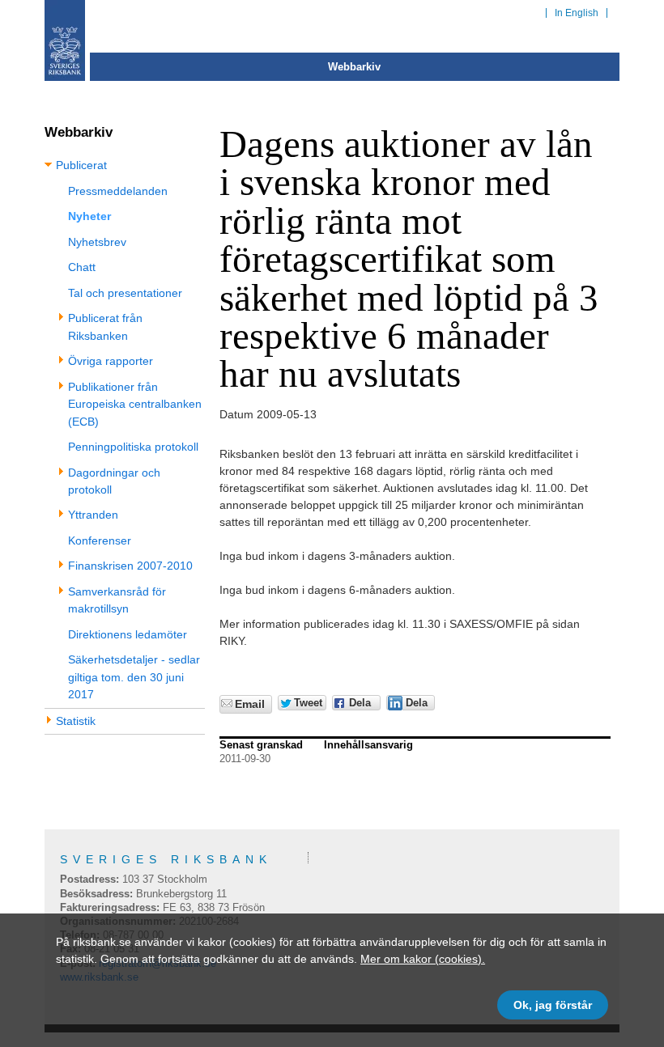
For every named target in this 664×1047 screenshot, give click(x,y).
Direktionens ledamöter (127, 634)
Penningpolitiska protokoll (133, 446)
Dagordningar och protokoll (114, 481)
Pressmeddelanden (118, 190)
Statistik (76, 720)
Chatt (82, 267)
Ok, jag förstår (552, 1004)
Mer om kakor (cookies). (422, 958)
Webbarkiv (354, 67)
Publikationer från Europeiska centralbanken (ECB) (135, 404)
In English (576, 13)
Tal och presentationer (125, 292)
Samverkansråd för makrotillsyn (117, 600)
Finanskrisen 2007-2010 (130, 565)
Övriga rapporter (110, 360)
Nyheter (89, 216)
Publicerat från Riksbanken (105, 326)
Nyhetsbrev (97, 241)
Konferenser (99, 540)
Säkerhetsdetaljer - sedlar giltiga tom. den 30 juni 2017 (134, 677)
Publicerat (81, 165)
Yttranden (93, 514)
